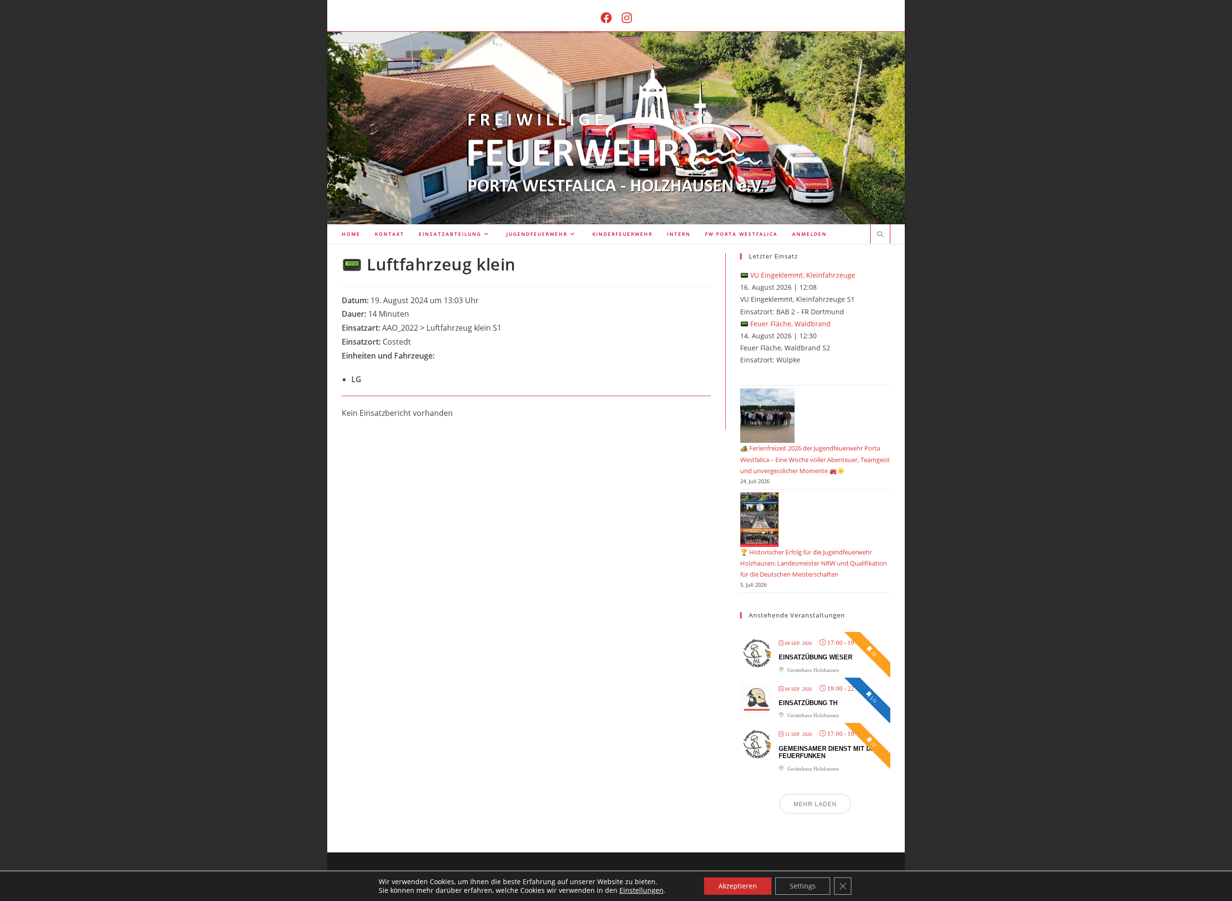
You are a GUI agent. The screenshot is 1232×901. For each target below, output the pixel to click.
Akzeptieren (738, 885)
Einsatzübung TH (808, 703)
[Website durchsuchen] (880, 235)
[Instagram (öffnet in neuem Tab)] (627, 17)
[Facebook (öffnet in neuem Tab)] (606, 17)
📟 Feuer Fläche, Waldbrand (785, 323)
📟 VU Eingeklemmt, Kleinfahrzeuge (797, 275)
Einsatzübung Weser (815, 657)
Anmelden (809, 234)
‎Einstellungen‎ (641, 890)
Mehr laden (815, 804)
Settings (803, 885)
